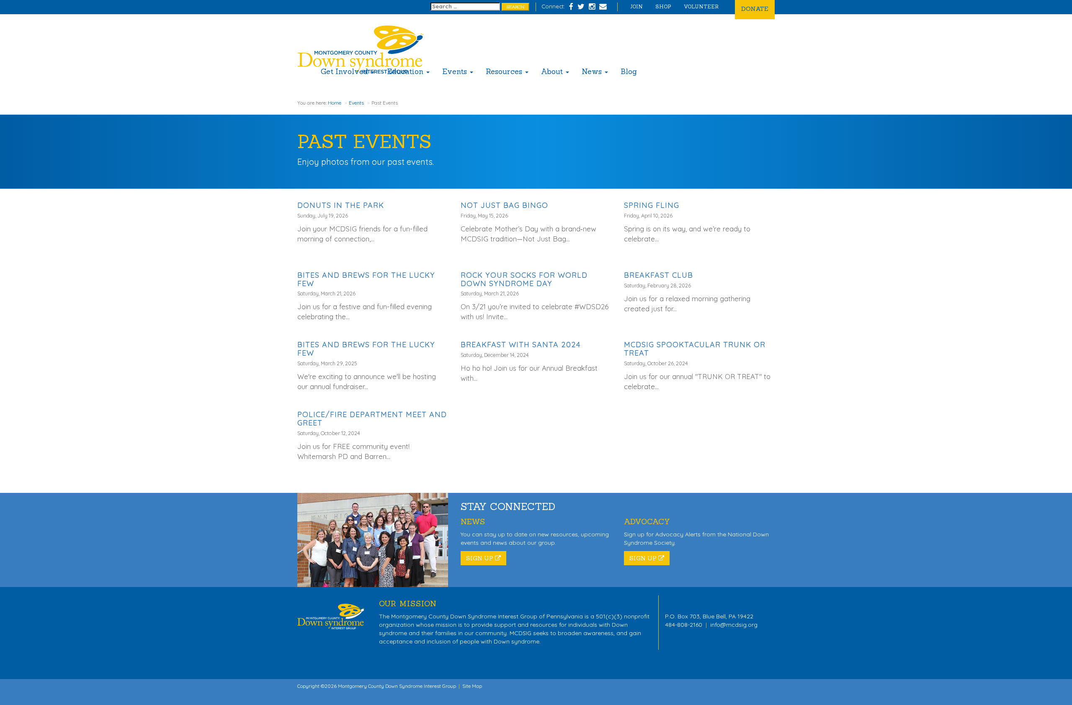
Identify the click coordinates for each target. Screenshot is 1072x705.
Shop (663, 6)
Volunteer (701, 6)
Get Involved (345, 71)
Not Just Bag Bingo (504, 205)
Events (455, 71)
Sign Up (480, 558)
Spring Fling (651, 205)
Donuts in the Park (340, 205)
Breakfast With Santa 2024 (521, 344)
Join (636, 6)
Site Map (472, 686)
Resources (505, 71)
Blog (629, 71)
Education (406, 71)
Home (334, 103)
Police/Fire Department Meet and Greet (372, 419)
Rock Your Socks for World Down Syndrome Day (524, 279)
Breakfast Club (658, 275)
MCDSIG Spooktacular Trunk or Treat (694, 349)
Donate (754, 9)
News (593, 71)
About (553, 71)
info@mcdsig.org (734, 624)
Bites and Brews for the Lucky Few (366, 279)
